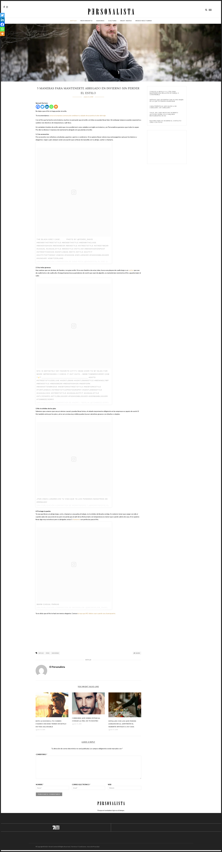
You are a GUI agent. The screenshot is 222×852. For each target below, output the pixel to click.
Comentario (41, 754)
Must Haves (126, 21)
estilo (41, 653)
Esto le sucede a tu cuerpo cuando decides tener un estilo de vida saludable (51, 724)
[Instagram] (7, 7)
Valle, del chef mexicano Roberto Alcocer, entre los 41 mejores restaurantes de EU (164, 114)
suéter (131, 270)
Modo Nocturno (144, 21)
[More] (56, 107)
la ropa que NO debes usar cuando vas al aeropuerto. (97, 613)
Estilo (73, 21)
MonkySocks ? (80, 505)
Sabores (100, 21)
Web (109, 784)
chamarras (76, 519)
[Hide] (1, 38)
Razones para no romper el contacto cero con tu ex (165, 121)
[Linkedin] (47, 107)
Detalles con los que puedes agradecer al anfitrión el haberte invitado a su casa (122, 724)
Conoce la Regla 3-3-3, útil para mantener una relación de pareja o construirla (164, 93)
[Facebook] (38, 107)
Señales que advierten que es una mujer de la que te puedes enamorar (166, 100)
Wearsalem (78, 607)
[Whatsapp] (51, 107)
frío (47, 653)
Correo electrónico (81, 784)
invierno (55, 653)
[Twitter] (42, 107)
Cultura (112, 21)
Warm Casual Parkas (48, 604)
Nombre (39, 784)
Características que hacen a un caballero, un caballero (163, 106)
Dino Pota (77, 262)
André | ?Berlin (80, 403)
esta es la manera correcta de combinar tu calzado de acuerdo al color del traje (78, 115)
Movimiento (86, 21)
